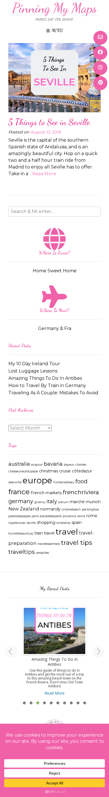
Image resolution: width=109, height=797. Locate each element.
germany (20, 501)
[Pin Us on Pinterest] (100, 83)
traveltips (21, 551)
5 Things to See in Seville (49, 122)
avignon (37, 465)
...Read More (43, 173)
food (81, 481)
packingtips (90, 509)
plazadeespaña (50, 516)
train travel (44, 533)
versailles (42, 553)
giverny (39, 502)
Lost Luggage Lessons (32, 371)
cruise (65, 470)
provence (69, 516)
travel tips (76, 543)
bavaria (53, 464)
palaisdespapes (19, 516)
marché (77, 501)
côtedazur (82, 470)
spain (77, 522)
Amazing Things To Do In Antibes (45, 378)
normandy (50, 509)
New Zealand (23, 509)
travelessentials (49, 544)
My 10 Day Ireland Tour (34, 363)
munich (93, 501)
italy (51, 501)
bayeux (69, 465)
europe (37, 480)
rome (91, 515)
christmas (48, 470)
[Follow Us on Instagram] (100, 68)
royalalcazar (17, 523)
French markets (46, 492)
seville (31, 523)
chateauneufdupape (23, 471)
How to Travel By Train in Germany (47, 385)
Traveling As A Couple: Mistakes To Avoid (53, 392)
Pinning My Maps (54, 8)
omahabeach (71, 509)
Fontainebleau (63, 482)
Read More (54, 693)
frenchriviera (81, 492)
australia (19, 464)
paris (35, 516)
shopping (46, 522)
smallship (63, 523)
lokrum (63, 502)
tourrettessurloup (20, 533)
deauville (15, 482)
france (19, 491)
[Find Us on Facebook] (100, 53)
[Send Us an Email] (100, 38)
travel (67, 531)
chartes (80, 465)
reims (81, 516)
